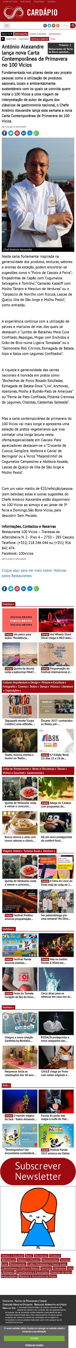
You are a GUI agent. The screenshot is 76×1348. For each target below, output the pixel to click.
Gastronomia (34, 773)
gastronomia (55, 33)
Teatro (33, 686)
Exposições (12, 690)
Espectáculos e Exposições (32, 1272)
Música (54, 686)
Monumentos (50, 1260)
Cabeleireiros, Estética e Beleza (20, 1268)
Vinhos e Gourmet (13, 773)
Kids (5, 1085)
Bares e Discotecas (43, 768)
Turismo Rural (32, 851)
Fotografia (9, 686)
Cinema (22, 686)
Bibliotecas (8, 1260)
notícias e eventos (39, 38)
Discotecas (41, 1256)
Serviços (46, 1268)
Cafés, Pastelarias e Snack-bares (47, 1264)
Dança (43, 686)
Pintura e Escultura (53, 682)
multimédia (24, 38)
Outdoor (8, 929)
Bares (29, 1256)
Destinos (48, 851)
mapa (53, 38)
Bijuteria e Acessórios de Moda (37, 1276)
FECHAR (34, 1338)
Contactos (8, 1300)
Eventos (7, 604)
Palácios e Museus (28, 1260)
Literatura (59, 1268)
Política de (34, 1345)
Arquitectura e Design (26, 682)
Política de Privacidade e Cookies (31, 1300)
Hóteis (17, 851)
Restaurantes (22, 768)
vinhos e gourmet (38, 33)
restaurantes (21, 33)
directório (11, 38)
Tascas (61, 768)
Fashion (7, 1007)
